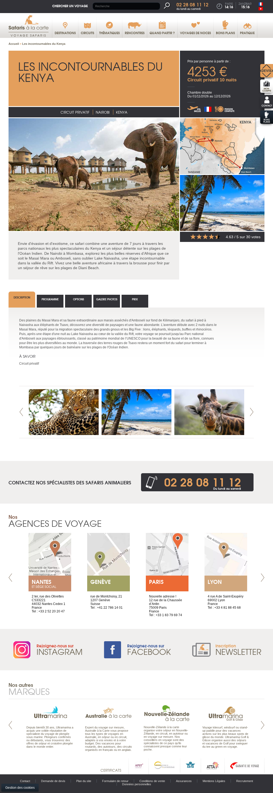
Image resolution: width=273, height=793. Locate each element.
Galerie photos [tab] (106, 299)
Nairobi (103, 112)
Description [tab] (22, 297)
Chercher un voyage (70, 5)
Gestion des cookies (20, 788)
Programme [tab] (50, 299)
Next (252, 412)
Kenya (121, 112)
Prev (21, 412)
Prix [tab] (135, 299)
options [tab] (78, 299)
